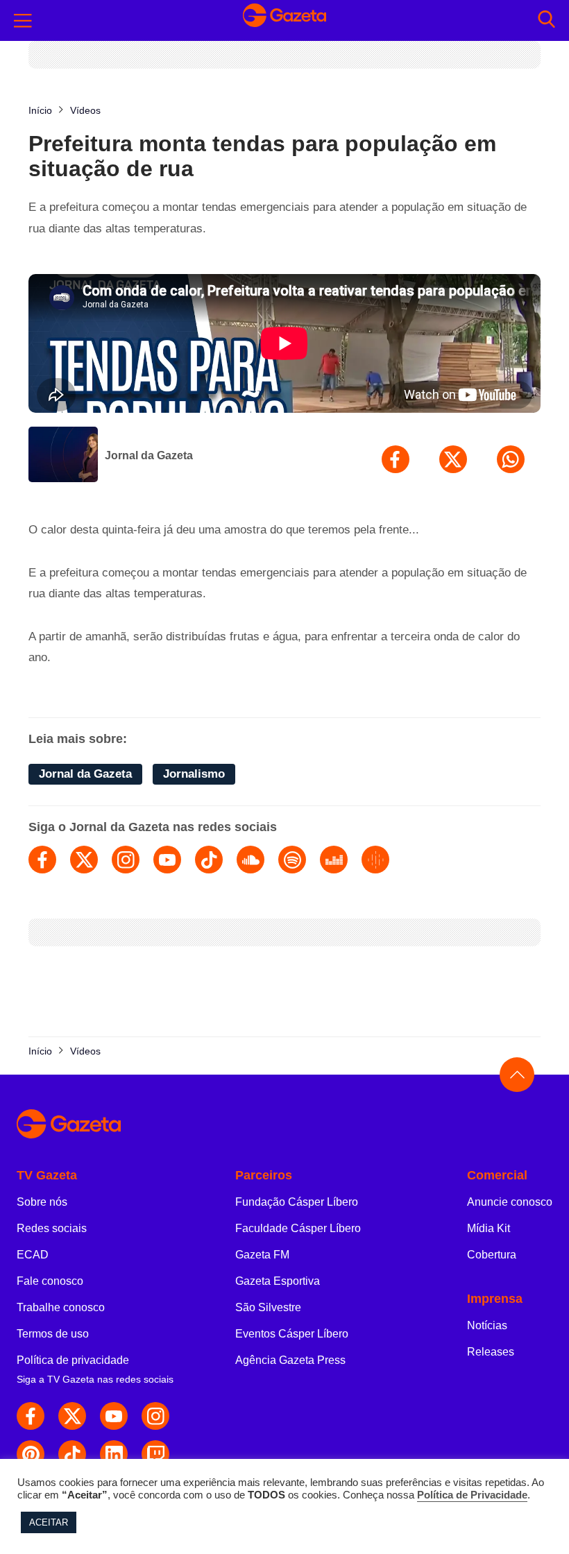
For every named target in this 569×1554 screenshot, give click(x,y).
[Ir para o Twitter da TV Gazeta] (72, 1416)
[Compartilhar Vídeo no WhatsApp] (511, 459)
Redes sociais (52, 1228)
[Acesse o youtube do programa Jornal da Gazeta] (167, 859)
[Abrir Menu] (23, 21)
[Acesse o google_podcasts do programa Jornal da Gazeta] (375, 859)
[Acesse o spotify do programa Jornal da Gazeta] (292, 859)
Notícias (487, 1325)
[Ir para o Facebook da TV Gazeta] (30, 1416)
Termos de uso (53, 1334)
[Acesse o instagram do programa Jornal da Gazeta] (125, 859)
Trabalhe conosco (61, 1307)
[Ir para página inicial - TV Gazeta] (284, 20)
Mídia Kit (488, 1228)
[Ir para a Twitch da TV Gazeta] (155, 1454)
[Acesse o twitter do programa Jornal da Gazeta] (84, 859)
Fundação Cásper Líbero (296, 1202)
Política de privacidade (73, 1360)
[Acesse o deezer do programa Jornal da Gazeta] (334, 859)
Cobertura (491, 1255)
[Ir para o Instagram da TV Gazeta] (155, 1416)
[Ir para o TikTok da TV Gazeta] (72, 1454)
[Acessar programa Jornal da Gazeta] (63, 456)
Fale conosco (50, 1281)
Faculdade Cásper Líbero (298, 1228)
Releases (490, 1352)
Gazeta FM (262, 1255)
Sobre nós (42, 1202)
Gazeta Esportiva (277, 1281)
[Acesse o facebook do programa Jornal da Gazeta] (42, 859)
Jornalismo (194, 773)
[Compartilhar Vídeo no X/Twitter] (453, 459)
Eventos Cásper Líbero (291, 1334)
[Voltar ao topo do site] (517, 1074)
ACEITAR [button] (48, 1522)
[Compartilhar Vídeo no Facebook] (395, 459)
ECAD (33, 1255)
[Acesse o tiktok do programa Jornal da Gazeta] (209, 859)
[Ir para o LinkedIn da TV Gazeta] (114, 1454)
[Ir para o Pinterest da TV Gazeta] (30, 1454)
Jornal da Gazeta (149, 455)
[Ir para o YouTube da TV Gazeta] (114, 1416)
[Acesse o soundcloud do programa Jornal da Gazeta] (250, 859)
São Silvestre (268, 1307)
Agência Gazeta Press (290, 1360)
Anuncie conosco (509, 1202)
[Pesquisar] (546, 20)
